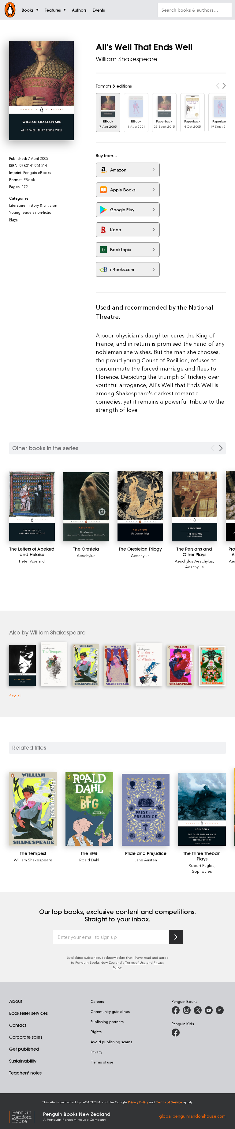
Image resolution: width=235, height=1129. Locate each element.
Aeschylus (86, 555)
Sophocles (202, 871)
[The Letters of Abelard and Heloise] (32, 506)
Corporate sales (25, 1037)
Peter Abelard (32, 561)
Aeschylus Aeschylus (194, 561)
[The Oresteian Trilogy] (140, 506)
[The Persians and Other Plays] (194, 506)
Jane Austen (146, 860)
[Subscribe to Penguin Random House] (176, 937)
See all (15, 695)
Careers (97, 1001)
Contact (17, 1025)
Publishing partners (107, 1021)
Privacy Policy (138, 1102)
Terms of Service (169, 1102)
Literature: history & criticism (33, 205)
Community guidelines (110, 1011)
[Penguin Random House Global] (26, 1116)
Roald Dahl (89, 860)
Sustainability (22, 1061)
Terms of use (102, 1062)
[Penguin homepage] (10, 9)
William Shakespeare (126, 59)
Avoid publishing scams (111, 1041)
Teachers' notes (25, 1073)
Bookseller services (28, 1013)
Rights (96, 1031)
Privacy (96, 1052)
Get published (24, 1049)
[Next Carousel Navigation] (221, 448)
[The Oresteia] (86, 506)
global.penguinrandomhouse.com (192, 1116)
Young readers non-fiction (31, 212)
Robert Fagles (201, 865)
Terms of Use (135, 962)
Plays (13, 219)
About (15, 1001)
